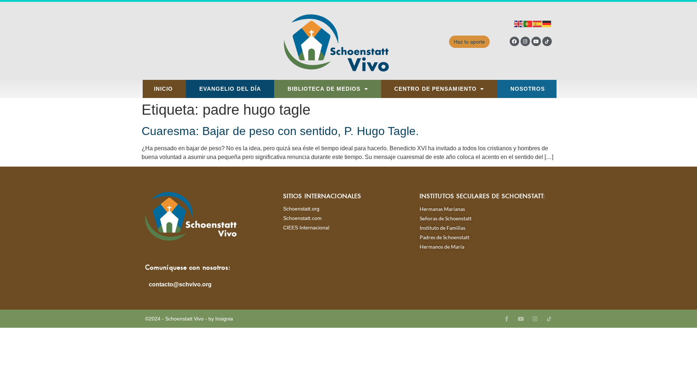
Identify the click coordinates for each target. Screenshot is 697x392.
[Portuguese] (528, 23)
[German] (547, 23)
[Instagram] (525, 41)
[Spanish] (537, 23)
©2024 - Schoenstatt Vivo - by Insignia (189, 319)
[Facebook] (514, 41)
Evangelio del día (230, 89)
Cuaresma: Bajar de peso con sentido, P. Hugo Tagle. (280, 131)
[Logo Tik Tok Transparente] (547, 41)
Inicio (163, 89)
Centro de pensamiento (435, 89)
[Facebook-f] (506, 319)
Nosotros (527, 89)
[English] (518, 23)
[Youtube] (536, 41)
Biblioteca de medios (324, 89)
